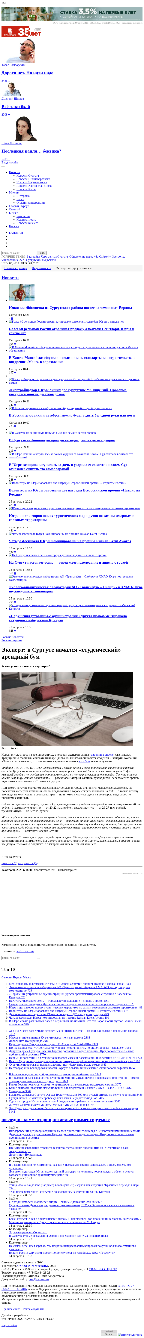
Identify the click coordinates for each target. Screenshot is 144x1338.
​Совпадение (20, 1091)
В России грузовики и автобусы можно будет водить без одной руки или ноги (72, 415)
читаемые (62, 1119)
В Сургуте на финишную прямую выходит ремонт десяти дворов (62, 440)
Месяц (27, 977)
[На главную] (24, 36)
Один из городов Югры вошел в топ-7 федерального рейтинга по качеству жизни (64, 1101)
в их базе (84, 761)
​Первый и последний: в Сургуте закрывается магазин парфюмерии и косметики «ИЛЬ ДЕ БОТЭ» (75, 1057)
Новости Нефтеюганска (31, 182)
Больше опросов (12, 640)
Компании (23, 216)
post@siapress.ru (39, 1279)
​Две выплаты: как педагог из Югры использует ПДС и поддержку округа (59, 1014)
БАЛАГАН (16, 232)
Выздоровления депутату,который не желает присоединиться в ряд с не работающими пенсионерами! (74, 1130)
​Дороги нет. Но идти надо (29, 1040)
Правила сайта (11, 1309)
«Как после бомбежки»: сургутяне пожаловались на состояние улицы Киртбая (59, 1191)
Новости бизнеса (27, 223)
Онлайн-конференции (30, 202)
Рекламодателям (33, 1309)
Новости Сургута (27, 175)
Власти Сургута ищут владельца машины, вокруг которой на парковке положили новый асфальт (74, 1061)
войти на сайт (25, 951)
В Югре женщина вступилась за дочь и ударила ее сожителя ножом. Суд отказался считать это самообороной (68, 467)
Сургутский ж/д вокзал (41, 260)
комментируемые (92, 1119)
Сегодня (7, 977)
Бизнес (13, 212)
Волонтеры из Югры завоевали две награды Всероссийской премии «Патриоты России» (68, 1010)
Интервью (23, 195)
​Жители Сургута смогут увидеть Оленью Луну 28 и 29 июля (51, 1104)
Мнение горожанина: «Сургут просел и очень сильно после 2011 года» (54, 1222)
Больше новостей (13, 637)
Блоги (20, 199)
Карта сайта (9, 1325)
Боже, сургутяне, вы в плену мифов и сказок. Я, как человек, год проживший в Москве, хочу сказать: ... (75, 1218)
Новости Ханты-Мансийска (34, 185)
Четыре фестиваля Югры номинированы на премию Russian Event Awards (70, 541)
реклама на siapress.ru (132, 23)
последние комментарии (26, 1119)
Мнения (14, 192)
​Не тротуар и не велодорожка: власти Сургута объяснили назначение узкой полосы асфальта (72, 1068)
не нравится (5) (28, 863)
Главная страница (15, 268)
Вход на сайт (10, 162)
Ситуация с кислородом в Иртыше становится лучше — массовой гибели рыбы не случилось (71, 1004)
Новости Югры (26, 189)
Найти (41, 253)
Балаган (14, 226)
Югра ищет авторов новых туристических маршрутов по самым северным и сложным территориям (75, 1007)
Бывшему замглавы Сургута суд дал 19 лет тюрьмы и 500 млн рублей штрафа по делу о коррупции (75, 1094)
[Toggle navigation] (3, 166)
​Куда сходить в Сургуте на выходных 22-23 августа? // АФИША (53, 1044)
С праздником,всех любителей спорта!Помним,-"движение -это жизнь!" (55, 1201)
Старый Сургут (19, 206)
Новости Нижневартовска (33, 179)
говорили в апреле (101, 754)
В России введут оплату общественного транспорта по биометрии (55, 1074)
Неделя (17, 977)
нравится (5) (9, 863)
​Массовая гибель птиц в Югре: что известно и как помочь (49, 1037)
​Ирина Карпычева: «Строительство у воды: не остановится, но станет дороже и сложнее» (70, 1047)
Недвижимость (26, 219)
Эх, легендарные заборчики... (28, 1232)
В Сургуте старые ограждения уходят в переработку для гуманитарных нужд (58, 1235)
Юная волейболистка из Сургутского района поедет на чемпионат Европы (70, 308)
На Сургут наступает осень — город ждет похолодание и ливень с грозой (68, 562)
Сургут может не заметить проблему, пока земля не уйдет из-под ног (56, 1098)
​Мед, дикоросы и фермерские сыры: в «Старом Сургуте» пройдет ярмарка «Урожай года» (70, 983)
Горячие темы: (14, 256)
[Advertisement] (72, 904)
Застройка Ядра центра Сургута (47, 256)
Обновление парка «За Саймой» (90, 256)
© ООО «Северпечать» (32, 1265)
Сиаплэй (14, 209)
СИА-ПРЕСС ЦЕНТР (103, 1269)
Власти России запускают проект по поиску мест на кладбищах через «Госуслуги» (62, 1252)
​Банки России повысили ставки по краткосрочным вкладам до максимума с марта (65, 1084)
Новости (14, 172)
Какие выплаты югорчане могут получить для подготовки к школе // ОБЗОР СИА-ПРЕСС (70, 1087)
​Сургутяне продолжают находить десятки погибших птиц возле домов (57, 1064)
